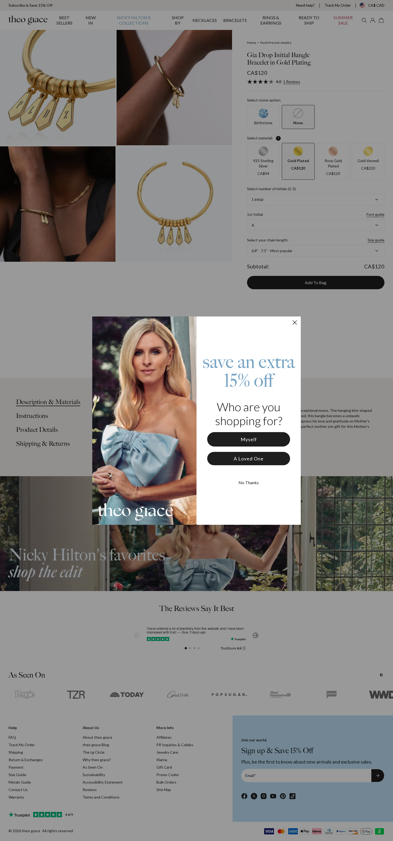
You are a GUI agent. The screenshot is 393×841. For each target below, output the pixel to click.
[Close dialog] (294, 322)
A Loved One (249, 458)
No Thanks (248, 482)
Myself (249, 439)
